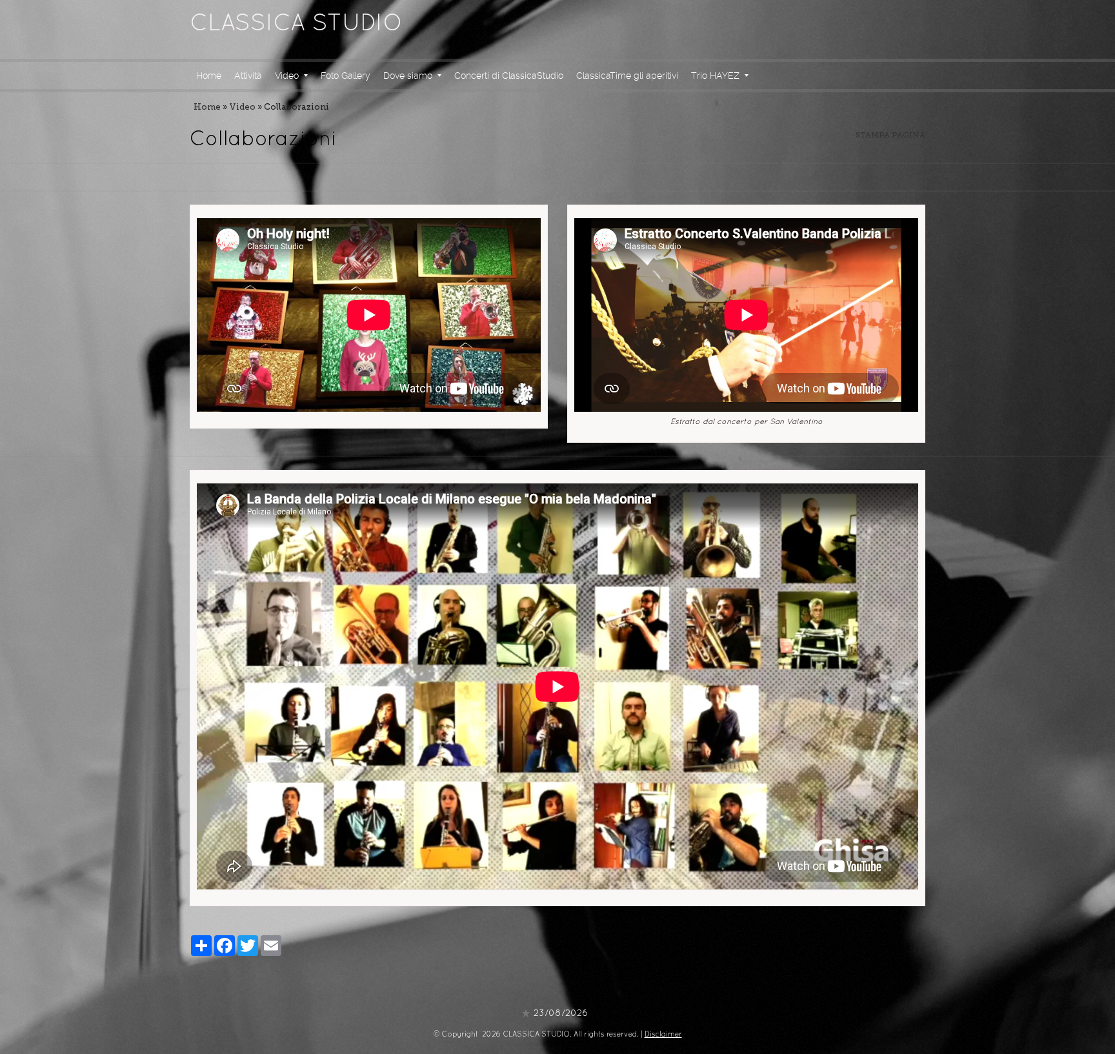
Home (208, 75)
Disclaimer (663, 1034)
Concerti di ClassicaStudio (508, 75)
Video (287, 75)
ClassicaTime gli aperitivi (627, 75)
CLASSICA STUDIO (296, 24)
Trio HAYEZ (715, 75)
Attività (248, 75)
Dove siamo (407, 75)
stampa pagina (890, 135)
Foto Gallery (345, 75)
